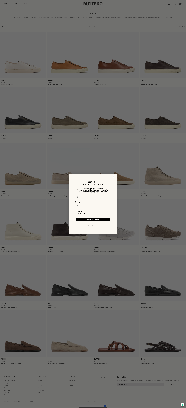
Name (77, 202)
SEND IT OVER (93, 219)
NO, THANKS (93, 225)
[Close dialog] (114, 176)
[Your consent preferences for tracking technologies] (182, 404)
